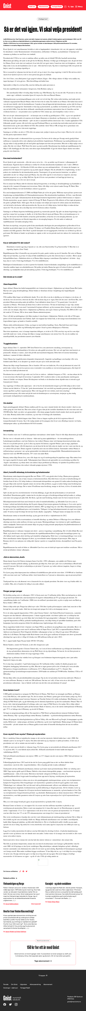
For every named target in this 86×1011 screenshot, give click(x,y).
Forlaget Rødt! (57, 6)
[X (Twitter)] (10, 1005)
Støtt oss (32, 6)
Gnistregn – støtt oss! (10, 988)
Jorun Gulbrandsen (11, 904)
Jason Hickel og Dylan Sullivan (15, 932)
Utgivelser (23, 984)
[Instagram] (16, 1005)
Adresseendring (35, 984)
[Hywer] (7, 5)
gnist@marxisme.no (74, 1002)
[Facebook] (4, 1005)
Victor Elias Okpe (53, 902)
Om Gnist (14, 984)
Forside (5, 984)
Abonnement (43, 6)
